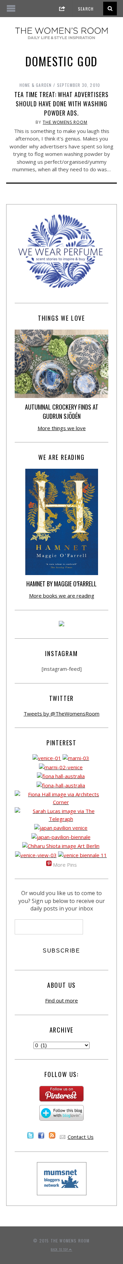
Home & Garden (35, 85)
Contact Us (81, 1136)
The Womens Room (65, 122)
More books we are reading (61, 595)
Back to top (60, 1249)
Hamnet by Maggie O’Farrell (61, 583)
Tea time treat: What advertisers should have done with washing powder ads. (61, 103)
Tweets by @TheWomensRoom (61, 713)
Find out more (61, 1000)
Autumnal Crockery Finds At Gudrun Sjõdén (61, 411)
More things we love (62, 428)
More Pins (65, 864)
